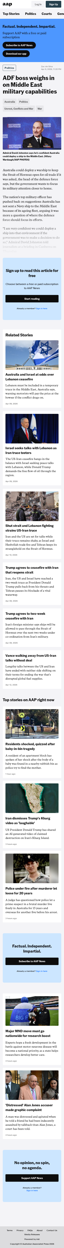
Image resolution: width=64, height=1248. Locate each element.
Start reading (32, 298)
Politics (30, 13)
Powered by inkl (32, 1239)
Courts (47, 13)
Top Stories (11, 13)
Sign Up (53, 4)
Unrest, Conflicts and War (18, 108)
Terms (9, 1230)
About (39, 1230)
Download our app (16, 53)
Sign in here (41, 308)
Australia (9, 101)
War (40, 108)
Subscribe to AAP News (19, 45)
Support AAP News (32, 1178)
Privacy (20, 1230)
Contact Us (52, 1230)
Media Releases (32, 1234)
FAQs (30, 1230)
